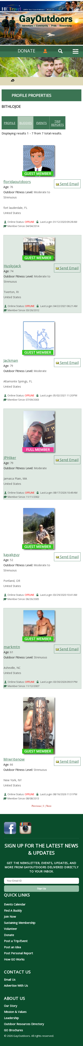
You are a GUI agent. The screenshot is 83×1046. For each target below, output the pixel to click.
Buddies (25, 123)
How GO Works (14, 959)
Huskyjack (12, 265)
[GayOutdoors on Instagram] (25, 828)
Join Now (10, 916)
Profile (9, 123)
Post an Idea (12, 947)
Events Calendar (15, 904)
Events (41, 123)
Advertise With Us (16, 985)
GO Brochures (13, 1030)
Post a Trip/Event (16, 941)
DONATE (26, 51)
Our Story (10, 1006)
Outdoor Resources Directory (24, 1024)
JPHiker (10, 457)
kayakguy (11, 554)
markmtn (12, 646)
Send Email (69, 183)
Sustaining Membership (19, 923)
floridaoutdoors (17, 181)
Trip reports (57, 123)
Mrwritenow (14, 759)
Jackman (10, 360)
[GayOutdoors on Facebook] (10, 828)
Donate (9, 935)
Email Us (10, 979)
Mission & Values (15, 1012)
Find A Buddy (13, 910)
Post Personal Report (18, 953)
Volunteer (10, 929)
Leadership (11, 1018)
